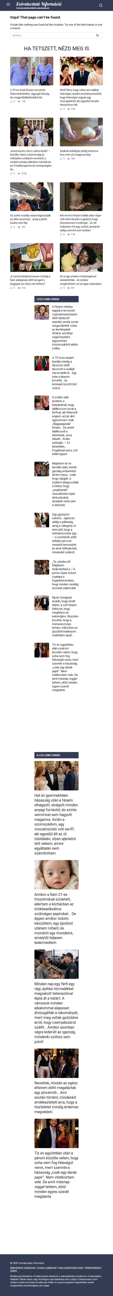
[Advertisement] (56, 724)
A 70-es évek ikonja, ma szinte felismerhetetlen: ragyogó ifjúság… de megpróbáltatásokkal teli (30, 93)
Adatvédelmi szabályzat (22, 1267)
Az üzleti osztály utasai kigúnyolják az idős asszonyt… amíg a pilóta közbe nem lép (30, 219)
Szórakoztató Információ (39, 4)
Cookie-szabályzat (46, 1267)
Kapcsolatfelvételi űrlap (70, 1267)
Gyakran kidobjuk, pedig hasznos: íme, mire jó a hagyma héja (79, 152)
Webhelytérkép (92, 1267)
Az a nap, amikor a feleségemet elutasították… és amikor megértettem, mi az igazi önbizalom (81, 280)
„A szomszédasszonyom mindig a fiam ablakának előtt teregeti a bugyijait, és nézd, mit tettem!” (30, 280)
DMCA (13, 1270)
